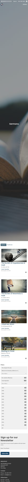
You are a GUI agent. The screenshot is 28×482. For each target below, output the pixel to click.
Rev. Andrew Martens (14, 377)
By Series (9, 244)
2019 (14, 407)
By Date (3, 244)
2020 (14, 405)
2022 (14, 399)
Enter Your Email (5, 448)
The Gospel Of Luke (7, 367)
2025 (14, 390)
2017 (14, 413)
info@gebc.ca (7, 474)
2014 (14, 422)
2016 (14, 416)
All (2, 428)
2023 (14, 396)
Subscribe (5, 453)
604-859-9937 (21, 1)
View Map (3, 468)
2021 (14, 402)
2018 (14, 410)
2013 (14, 425)
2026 (14, 387)
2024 (14, 393)
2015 (14, 419)
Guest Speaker (14, 380)
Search (15, 1)
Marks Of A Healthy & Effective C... (10, 370)
